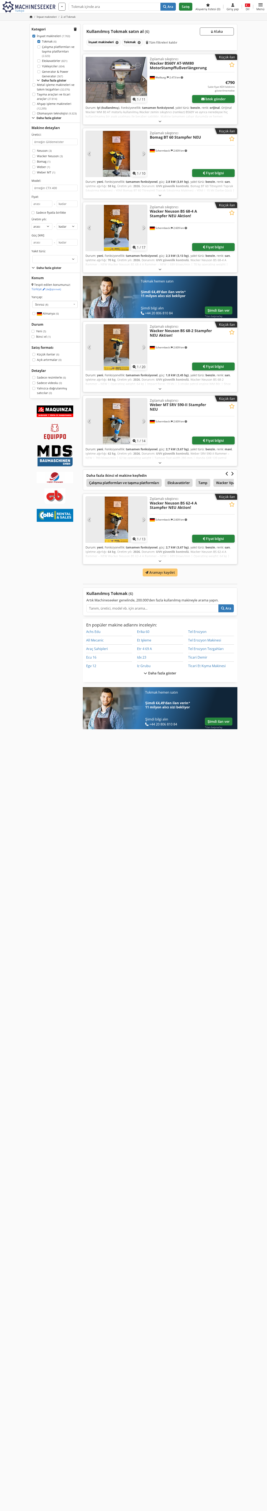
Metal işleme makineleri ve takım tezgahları (55, 87)
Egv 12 (91, 666)
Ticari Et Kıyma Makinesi (207, 666)
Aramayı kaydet (161, 572)
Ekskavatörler (54, 61)
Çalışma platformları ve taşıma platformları (58, 51)
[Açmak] (160, 121)
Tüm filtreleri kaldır (162, 42)
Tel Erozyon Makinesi (204, 640)
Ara (170, 6)
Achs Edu (93, 631)
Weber (43, 167)
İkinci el (43, 337)
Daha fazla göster (161, 673)
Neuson (44, 151)
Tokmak (49, 41)
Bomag (43, 161)
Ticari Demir (197, 657)
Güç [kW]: (38, 235)
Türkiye (46, 289)
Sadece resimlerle (51, 377)
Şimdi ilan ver (219, 310)
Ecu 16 (91, 657)
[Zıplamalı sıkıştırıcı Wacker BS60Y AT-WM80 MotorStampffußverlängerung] (116, 80)
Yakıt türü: (38, 251)
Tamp (203, 483)
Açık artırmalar (49, 360)
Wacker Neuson (50, 156)
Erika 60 (143, 631)
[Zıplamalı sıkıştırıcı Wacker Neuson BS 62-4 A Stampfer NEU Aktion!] (116, 519)
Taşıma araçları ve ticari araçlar (53, 96)
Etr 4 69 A (144, 648)
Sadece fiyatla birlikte (51, 213)
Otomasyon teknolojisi (57, 113)
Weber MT (46, 172)
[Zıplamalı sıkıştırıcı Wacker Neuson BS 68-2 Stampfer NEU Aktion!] (116, 347)
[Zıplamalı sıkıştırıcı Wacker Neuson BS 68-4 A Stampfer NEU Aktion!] (116, 228)
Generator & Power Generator (55, 74)
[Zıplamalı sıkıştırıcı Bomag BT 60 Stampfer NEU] (116, 154)
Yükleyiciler (53, 66)
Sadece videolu (49, 383)
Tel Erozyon (197, 631)
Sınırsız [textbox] (41, 304)
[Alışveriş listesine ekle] (232, 65)
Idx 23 (141, 657)
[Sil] (117, 42)
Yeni (41, 331)
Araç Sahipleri (97, 648)
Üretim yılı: (39, 219)
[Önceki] (89, 80)
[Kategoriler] (61, 7)
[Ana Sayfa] (31, 17)
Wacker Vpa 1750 (230, 483)
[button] (260, 7)
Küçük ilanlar (48, 354)
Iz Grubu (144, 666)
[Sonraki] (143, 80)
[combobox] (55, 304)
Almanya (50, 313)
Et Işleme (144, 640)
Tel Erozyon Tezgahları (206, 648)
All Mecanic (95, 640)
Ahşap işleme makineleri (54, 106)
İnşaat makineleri (53, 36)
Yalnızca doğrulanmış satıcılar (52, 390)
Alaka (218, 31)
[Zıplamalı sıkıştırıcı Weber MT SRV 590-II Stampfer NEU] (116, 421)
